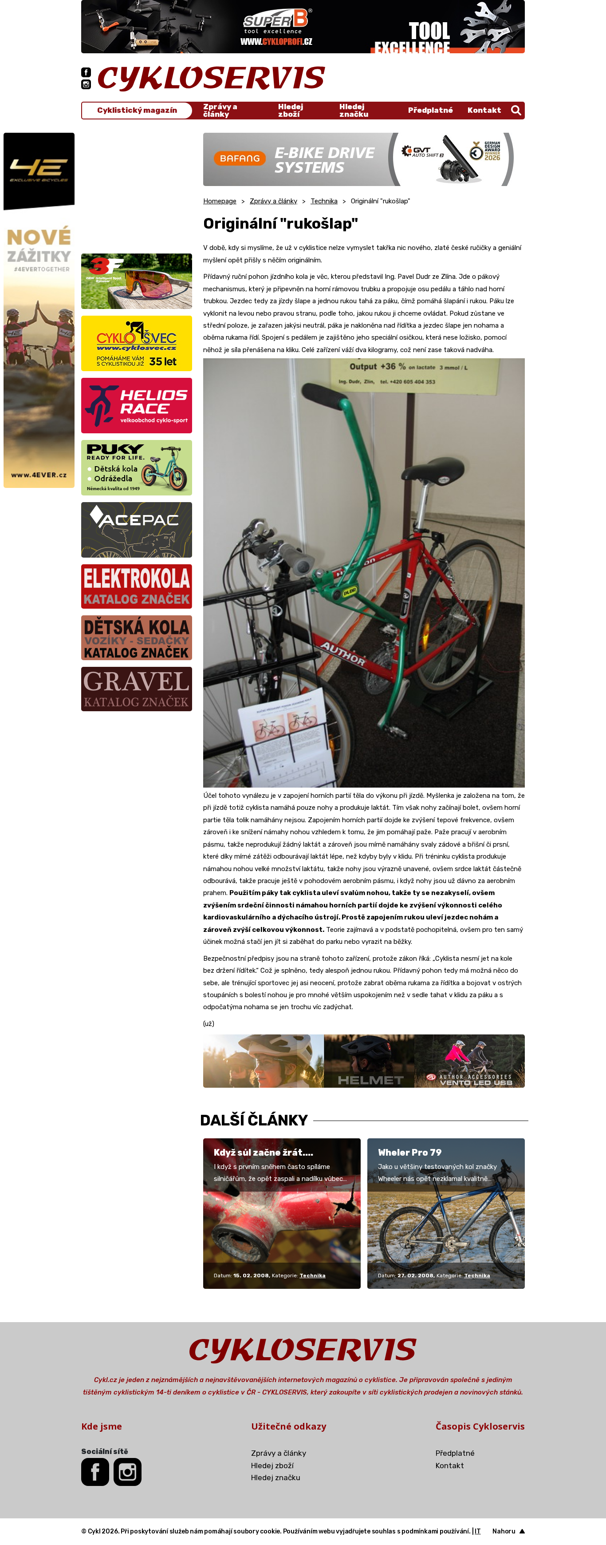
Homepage (219, 201)
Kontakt (484, 110)
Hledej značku (353, 111)
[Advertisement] (136, 188)
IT (478, 1531)
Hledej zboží (290, 111)
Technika (324, 201)
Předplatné (430, 110)
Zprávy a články (220, 111)
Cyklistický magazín (137, 110)
